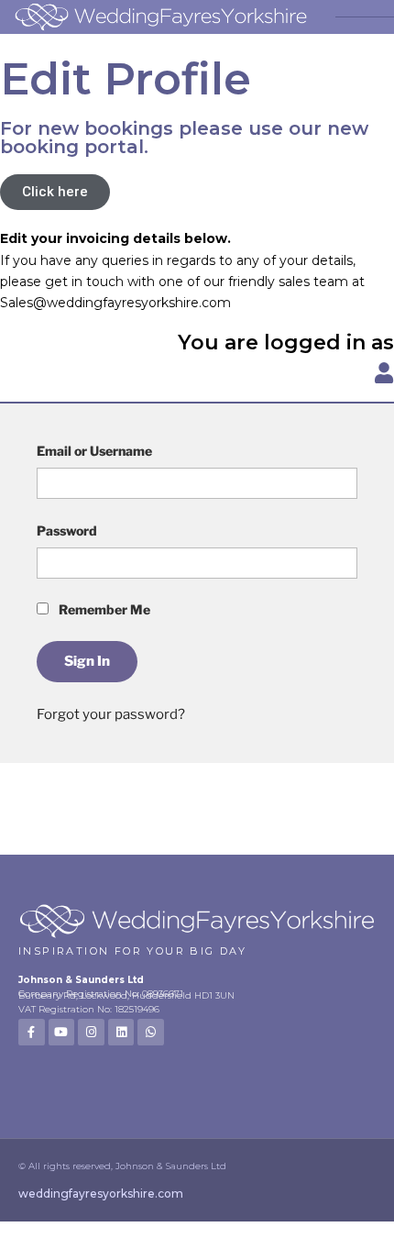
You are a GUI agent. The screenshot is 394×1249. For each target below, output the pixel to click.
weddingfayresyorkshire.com (100, 1193)
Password (67, 530)
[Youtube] (62, 1032)
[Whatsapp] (150, 1032)
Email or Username (94, 451)
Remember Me (103, 609)
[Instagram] (91, 1032)
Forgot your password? (111, 714)
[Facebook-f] (31, 1032)
